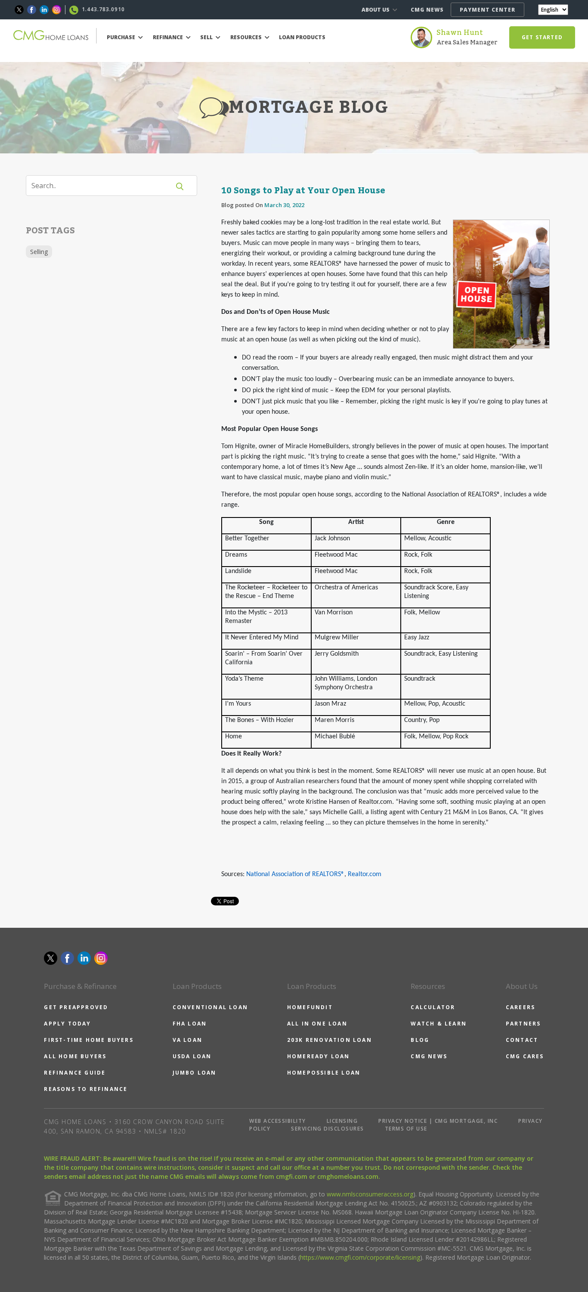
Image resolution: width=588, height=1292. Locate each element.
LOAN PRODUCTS (302, 37)
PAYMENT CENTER (487, 9)
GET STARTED (542, 37)
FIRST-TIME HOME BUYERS (88, 1040)
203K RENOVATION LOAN (329, 1040)
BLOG (420, 1040)
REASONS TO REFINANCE (85, 1089)
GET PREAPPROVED (76, 1007)
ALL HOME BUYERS (75, 1056)
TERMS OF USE (406, 1128)
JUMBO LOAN (195, 1072)
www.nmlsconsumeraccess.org (370, 1194)
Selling (39, 252)
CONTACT (522, 1040)
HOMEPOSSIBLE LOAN (323, 1072)
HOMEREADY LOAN (318, 1056)
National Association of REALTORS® (295, 874)
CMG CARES (525, 1056)
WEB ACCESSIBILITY (277, 1121)
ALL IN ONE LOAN (317, 1023)
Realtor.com (364, 874)
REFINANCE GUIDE (74, 1072)
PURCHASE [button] (121, 37)
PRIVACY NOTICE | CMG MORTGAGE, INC (438, 1121)
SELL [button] (207, 37)
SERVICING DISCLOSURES (327, 1128)
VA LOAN (187, 1040)
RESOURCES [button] (246, 37)
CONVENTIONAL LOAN (210, 1007)
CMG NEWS (427, 9)
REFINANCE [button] (168, 37)
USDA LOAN (192, 1056)
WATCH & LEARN (439, 1023)
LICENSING (342, 1121)
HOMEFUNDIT (310, 1007)
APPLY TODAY (67, 1023)
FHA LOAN (190, 1023)
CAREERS (520, 1007)
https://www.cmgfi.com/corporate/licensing (360, 1257)
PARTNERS (523, 1023)
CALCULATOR (433, 1007)
